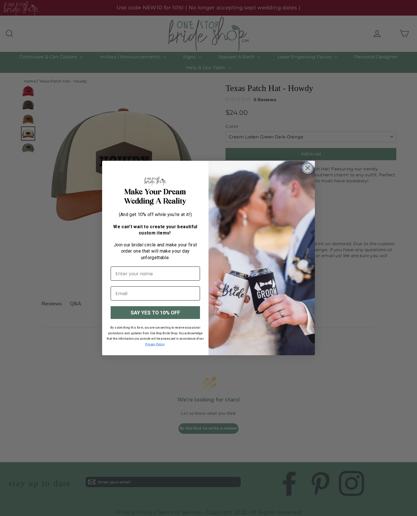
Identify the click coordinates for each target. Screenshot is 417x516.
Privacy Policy (154, 344)
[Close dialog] (308, 168)
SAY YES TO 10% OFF (155, 313)
